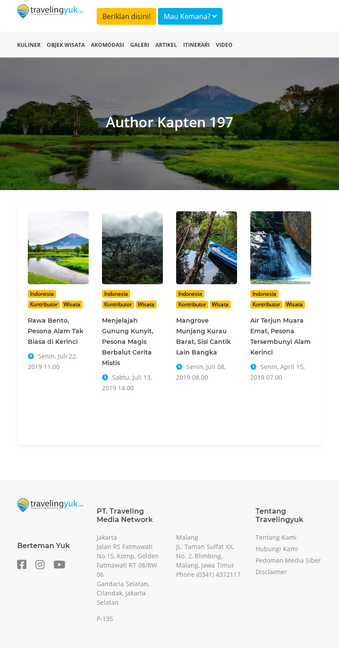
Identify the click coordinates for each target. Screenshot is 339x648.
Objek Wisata (66, 45)
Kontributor (44, 304)
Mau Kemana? (188, 16)
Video (224, 45)
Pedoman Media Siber (288, 560)
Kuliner (29, 45)
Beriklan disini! (126, 16)
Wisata (72, 304)
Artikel (166, 45)
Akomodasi (107, 45)
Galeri (139, 45)
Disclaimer (271, 572)
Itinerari (196, 45)
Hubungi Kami (277, 549)
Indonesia (42, 293)
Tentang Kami (276, 537)
